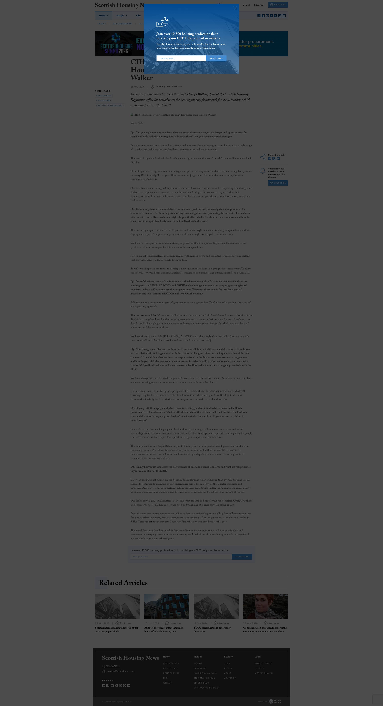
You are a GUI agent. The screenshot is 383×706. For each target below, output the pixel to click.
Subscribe (216, 58)
